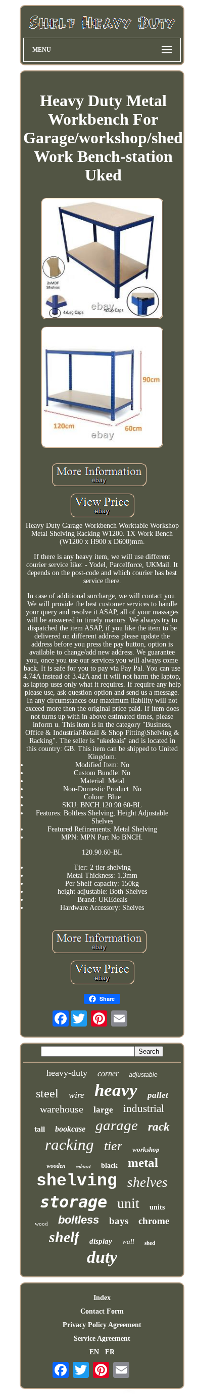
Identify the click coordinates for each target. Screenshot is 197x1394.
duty (102, 1257)
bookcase (70, 1129)
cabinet (83, 1166)
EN (94, 1352)
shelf (64, 1237)
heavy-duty (66, 1073)
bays (118, 1221)
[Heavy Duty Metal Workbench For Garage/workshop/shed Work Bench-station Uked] (102, 259)
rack (159, 1127)
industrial (143, 1108)
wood (41, 1224)
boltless (78, 1220)
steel (47, 1093)
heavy (115, 1090)
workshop (146, 1149)
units (157, 1207)
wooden (56, 1165)
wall (128, 1241)
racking (69, 1144)
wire (76, 1095)
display (100, 1241)
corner (108, 1073)
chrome (153, 1221)
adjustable (143, 1074)
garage (116, 1125)
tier (113, 1146)
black (109, 1165)
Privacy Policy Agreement (102, 1325)
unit (128, 1203)
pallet (157, 1095)
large (103, 1109)
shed (149, 1243)
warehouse (61, 1108)
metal (143, 1162)
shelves (147, 1182)
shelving (76, 1181)
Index (102, 1298)
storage (73, 1202)
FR (110, 1352)
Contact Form (102, 1311)
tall (39, 1129)
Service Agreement (102, 1338)
